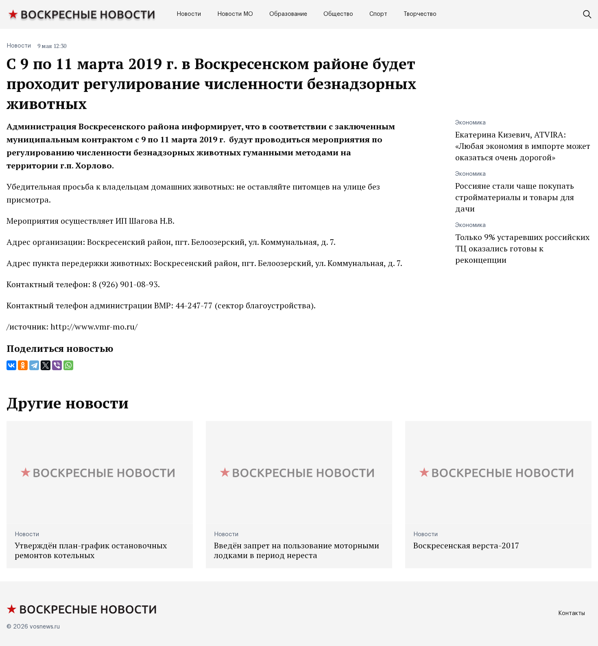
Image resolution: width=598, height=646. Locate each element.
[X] (45, 365)
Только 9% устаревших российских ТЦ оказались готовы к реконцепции (522, 248)
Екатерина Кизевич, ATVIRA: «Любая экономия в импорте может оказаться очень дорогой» (522, 146)
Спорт (378, 14)
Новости (189, 14)
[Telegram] (34, 365)
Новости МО (235, 14)
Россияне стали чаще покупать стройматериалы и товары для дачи (514, 197)
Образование (288, 14)
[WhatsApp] (68, 365)
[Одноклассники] (23, 365)
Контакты (571, 613)
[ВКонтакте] (11, 365)
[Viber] (57, 365)
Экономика (470, 123)
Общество (338, 14)
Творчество (420, 14)
